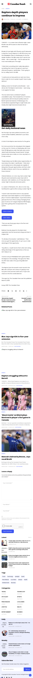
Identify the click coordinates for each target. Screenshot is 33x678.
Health (19, 607)
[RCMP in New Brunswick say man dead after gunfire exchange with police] (4, 550)
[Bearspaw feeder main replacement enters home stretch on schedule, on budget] (4, 565)
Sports (7, 8)
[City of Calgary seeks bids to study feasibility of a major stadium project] (4, 654)
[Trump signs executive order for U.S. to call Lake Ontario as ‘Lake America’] (4, 543)
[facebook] (2, 677)
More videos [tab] (6, 218)
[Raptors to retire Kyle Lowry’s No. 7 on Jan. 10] (4, 625)
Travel (4, 591)
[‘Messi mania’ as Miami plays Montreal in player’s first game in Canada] (16, 399)
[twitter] (4, 677)
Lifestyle (4, 607)
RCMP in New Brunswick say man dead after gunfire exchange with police (19, 548)
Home (3, 8)
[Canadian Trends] (16, 4)
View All (29, 537)
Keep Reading (17, 346)
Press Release (6, 602)
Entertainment (6, 612)
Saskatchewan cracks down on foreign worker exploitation (19, 644)
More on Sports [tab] (7, 211)
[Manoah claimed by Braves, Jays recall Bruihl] (16, 441)
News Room (6, 19)
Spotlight (5, 597)
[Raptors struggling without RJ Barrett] (16, 360)
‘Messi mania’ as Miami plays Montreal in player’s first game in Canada (16, 417)
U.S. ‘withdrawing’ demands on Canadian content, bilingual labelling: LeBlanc (19, 632)
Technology (21, 591)
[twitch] (11, 677)
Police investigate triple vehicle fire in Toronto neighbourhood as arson (19, 556)
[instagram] (6, 677)
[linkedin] (9, 677)
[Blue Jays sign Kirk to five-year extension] (16, 320)
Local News (20, 602)
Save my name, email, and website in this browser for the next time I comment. (15, 518)
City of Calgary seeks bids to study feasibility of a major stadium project (19, 652)
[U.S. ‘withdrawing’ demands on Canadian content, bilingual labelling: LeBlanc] (4, 633)
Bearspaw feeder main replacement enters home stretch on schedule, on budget (19, 564)
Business (20, 612)
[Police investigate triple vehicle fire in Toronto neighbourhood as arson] (4, 558)
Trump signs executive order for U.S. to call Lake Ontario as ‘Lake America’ (19, 541)
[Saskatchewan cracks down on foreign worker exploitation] (4, 646)
